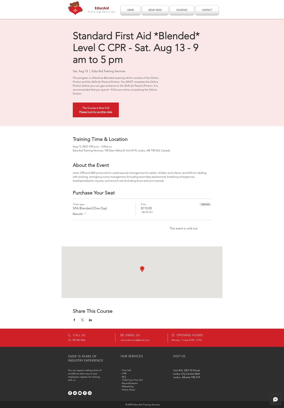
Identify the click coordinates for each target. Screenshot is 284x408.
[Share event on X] (82, 320)
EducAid (102, 8)
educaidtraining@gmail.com (135, 339)
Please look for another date (95, 111)
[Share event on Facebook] (74, 320)
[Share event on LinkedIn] (90, 320)
